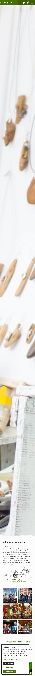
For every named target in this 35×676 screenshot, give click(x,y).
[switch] (30, 660)
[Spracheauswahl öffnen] (23, 2)
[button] (32, 2)
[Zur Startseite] (9, 2)
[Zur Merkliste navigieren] (27, 2)
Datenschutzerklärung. (10, 659)
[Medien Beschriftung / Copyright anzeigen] (31, 578)
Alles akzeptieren (10, 671)
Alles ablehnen (9, 667)
